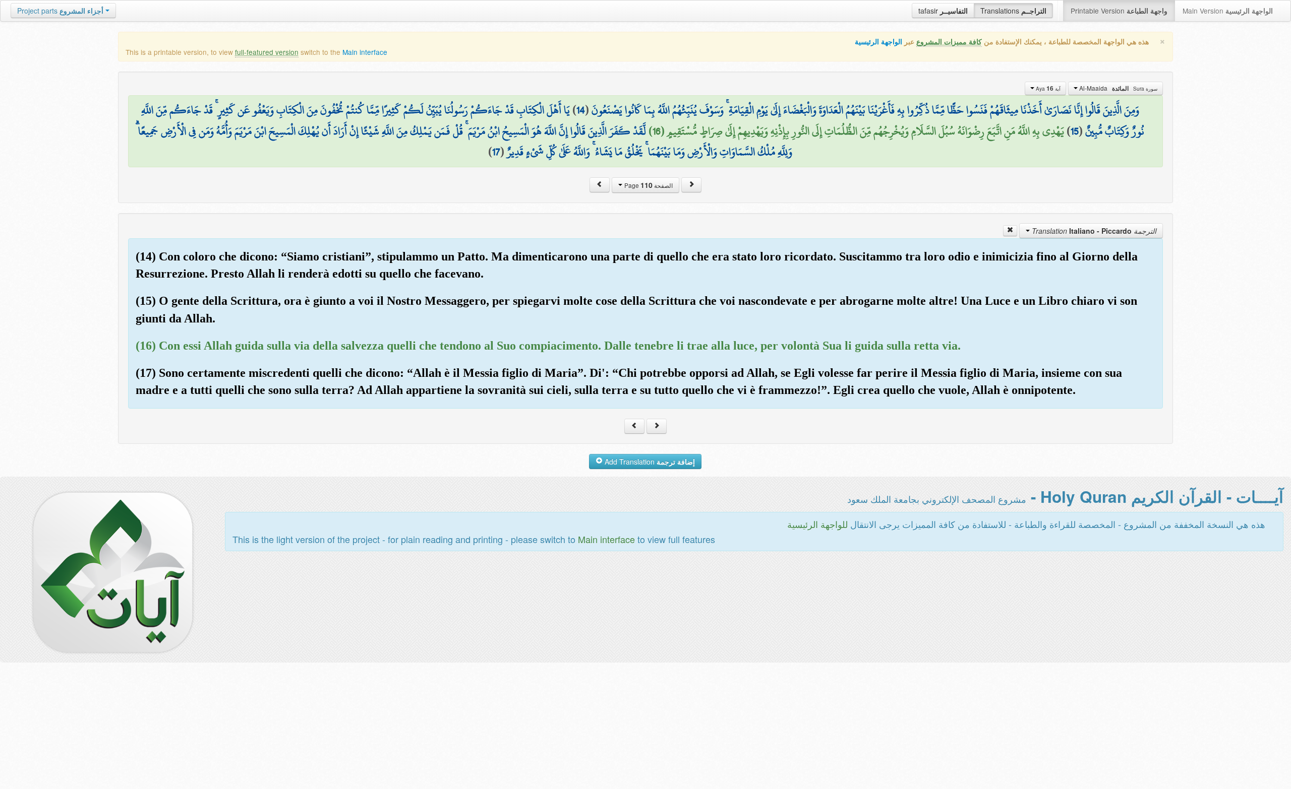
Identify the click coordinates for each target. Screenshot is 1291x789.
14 (580, 110)
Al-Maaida (1117, 88)
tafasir (943, 11)
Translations (1013, 11)
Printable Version (1119, 11)
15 (1075, 131)
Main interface (364, 52)
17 (496, 152)
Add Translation (649, 461)
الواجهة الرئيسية (878, 41)
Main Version (1228, 11)
